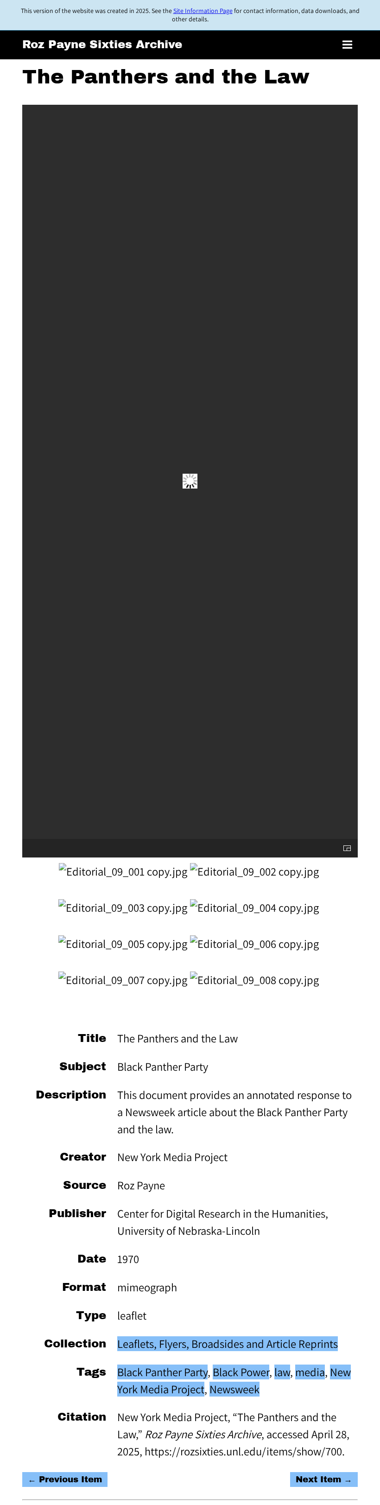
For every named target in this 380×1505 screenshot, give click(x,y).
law (282, 1372)
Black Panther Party (162, 1372)
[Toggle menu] (347, 45)
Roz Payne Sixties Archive (102, 44)
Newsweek (234, 1389)
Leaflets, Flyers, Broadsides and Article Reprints (227, 1343)
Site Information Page (203, 10)
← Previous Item (65, 1479)
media (310, 1372)
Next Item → (324, 1479)
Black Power (241, 1372)
